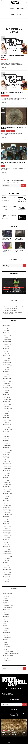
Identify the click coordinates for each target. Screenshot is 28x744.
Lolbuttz (6, 618)
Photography (7, 632)
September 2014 (8, 578)
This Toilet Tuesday (8, 655)
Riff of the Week (7, 641)
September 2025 (8, 344)
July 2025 (6, 348)
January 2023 (7, 401)
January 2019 (7, 486)
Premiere (6, 634)
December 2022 (7, 403)
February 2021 (7, 441)
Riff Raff (6, 642)
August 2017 (7, 516)
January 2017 (7, 528)
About (13, 14)
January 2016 (7, 549)
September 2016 (8, 535)
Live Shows (6, 616)
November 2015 (7, 553)
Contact (19, 14)
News (5, 625)
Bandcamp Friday (8, 595)
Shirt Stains (6, 648)
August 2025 (7, 346)
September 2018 (8, 493)
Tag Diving (6, 649)
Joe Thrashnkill (13, 95)
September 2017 (8, 514)
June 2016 (6, 541)
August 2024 (7, 367)
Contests (6, 598)
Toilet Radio (7, 657)
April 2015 (6, 565)
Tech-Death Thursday (9, 651)
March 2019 (7, 482)
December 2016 (7, 530)
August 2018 (7, 495)
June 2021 (6, 434)
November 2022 (7, 404)
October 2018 (7, 491)
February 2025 (7, 357)
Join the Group (21, 8)
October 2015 (7, 555)
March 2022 (7, 419)
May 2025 (6, 351)
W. (7, 59)
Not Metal (14, 287)
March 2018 (7, 503)
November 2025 (7, 341)
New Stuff (9, 287)
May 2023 (6, 394)
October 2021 (7, 427)
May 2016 (6, 542)
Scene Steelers (7, 646)
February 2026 (7, 335)
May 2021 (6, 436)
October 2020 (7, 449)
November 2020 (7, 447)
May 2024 (6, 373)
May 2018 (6, 500)
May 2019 (6, 479)
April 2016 (6, 544)
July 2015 (6, 560)
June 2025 (6, 350)
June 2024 (6, 371)
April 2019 (6, 480)
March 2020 (7, 461)
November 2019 (7, 468)
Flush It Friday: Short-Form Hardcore (12, 305)
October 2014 (7, 576)
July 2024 (6, 369)
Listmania (3, 59)
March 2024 (7, 376)
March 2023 (7, 397)
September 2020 (8, 450)
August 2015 (7, 558)
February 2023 (7, 399)
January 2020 (7, 464)
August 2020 (7, 452)
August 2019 (7, 473)
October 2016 (7, 533)
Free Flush (6, 611)
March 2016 (7, 546)
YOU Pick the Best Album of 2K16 (9, 206)
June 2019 (6, 477)
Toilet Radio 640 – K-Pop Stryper (11, 308)
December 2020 (7, 445)
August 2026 (7, 325)
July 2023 (6, 390)
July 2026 (6, 327)
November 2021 (7, 426)
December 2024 (7, 360)
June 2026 (6, 328)
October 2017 (7, 512)
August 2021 (7, 431)
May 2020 (6, 457)
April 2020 (6, 459)
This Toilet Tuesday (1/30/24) (11, 291)
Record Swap (7, 635)
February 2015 (7, 569)
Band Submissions (8, 593)
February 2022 (7, 420)
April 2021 (6, 438)
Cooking (6, 600)
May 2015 (6, 564)
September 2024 (8, 365)
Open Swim (19, 287)
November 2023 (7, 383)
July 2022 (6, 411)
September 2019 (8, 472)
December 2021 (7, 424)
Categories (11, 8)
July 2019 (6, 475)
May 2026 (6, 330)
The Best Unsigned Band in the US (11, 653)
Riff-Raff (6, 644)
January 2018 (7, 507)
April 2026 (6, 332)
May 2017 (6, 521)
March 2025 (7, 355)
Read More (4, 67)
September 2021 (8, 429)
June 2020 (6, 456)
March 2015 (7, 567)
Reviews (6, 639)
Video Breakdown (8, 658)
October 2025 (7, 343)
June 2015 (6, 562)
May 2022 (6, 415)
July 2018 (6, 496)
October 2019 (7, 470)
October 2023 (7, 385)
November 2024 (7, 362)
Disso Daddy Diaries (8, 605)
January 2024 (7, 380)
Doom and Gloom (8, 607)
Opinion (6, 630)
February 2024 (7, 378)
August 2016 (7, 537)
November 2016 (7, 532)
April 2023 (6, 396)
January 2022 (7, 422)
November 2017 (7, 510)
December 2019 (7, 466)
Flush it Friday (7, 609)
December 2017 (7, 509)
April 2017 (6, 523)
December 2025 (7, 339)
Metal (8, 95)
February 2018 (7, 505)
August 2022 (7, 410)
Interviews (6, 612)
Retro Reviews (7, 637)
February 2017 (7, 526)
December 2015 (7, 551)
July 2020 (6, 454)
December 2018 (7, 488)
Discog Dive (6, 602)
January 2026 (7, 337)
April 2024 (6, 374)
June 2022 (6, 413)
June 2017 (6, 519)
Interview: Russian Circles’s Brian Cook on (20, 239)
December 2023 (7, 381)
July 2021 (6, 433)
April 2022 (6, 417)
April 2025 (6, 353)
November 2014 (7, 574)
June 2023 (6, 392)
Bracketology (7, 596)
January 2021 (7, 443)
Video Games (7, 660)
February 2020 (7, 463)
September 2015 (8, 556)
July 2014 (6, 581)
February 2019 (7, 484)
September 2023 (8, 387)
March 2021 (7, 440)
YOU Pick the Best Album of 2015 (9, 197)
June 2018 (6, 498)
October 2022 (7, 406)
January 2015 (7, 571)
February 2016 (7, 548)
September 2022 (8, 408)
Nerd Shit (6, 621)
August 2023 (7, 388)
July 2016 (6, 539)
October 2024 (7, 364)
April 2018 (6, 502)
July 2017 (6, 518)
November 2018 (7, 489)
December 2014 (7, 572)
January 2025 (7, 358)
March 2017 (7, 525)
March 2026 (7, 334)
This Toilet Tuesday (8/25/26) (10, 310)
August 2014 (7, 579)
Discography (7, 603)
